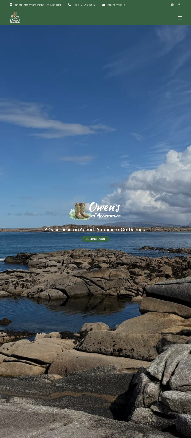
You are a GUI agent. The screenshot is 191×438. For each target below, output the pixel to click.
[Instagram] (179, 5)
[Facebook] (172, 5)
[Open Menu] (180, 17)
